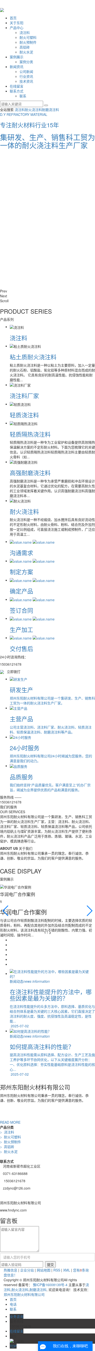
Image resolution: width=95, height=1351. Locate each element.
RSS (56, 1270)
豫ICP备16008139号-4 (50, 1284)
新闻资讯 (16, 66)
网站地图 (43, 1270)
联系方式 (16, 91)
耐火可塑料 (28, 37)
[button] (47, 291)
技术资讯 (26, 81)
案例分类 (26, 61)
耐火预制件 (28, 42)
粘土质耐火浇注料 (33, 356)
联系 (22, 95)
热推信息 (10, 1270)
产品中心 (16, 27)
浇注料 (24, 32)
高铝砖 (24, 47)
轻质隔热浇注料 (30, 434)
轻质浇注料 (24, 414)
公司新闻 (26, 71)
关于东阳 (16, 22)
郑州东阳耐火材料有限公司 (24, 1294)
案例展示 (16, 56)
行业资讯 (26, 76)
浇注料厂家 (24, 395)
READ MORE (10, 1122)
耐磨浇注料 (50, 109)
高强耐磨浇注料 (30, 472)
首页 (13, 17)
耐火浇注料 (33, 109)
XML (66, 1270)
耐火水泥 (26, 52)
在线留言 (16, 86)
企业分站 (27, 1270)
